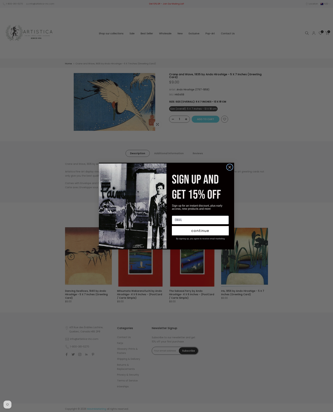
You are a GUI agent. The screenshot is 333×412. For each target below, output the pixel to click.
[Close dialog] (230, 167)
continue (200, 230)
